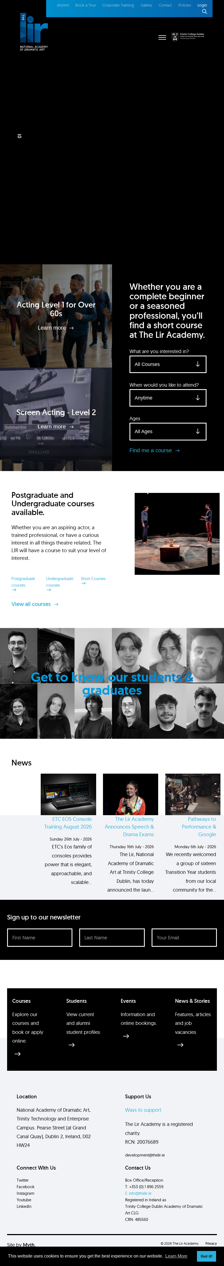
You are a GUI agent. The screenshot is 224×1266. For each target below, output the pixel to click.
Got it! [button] (207, 1256)
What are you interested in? (159, 351)
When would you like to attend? (164, 385)
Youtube (24, 1199)
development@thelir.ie (145, 1155)
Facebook (25, 1186)
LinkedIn (24, 1206)
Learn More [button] (176, 1256)
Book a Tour (85, 5)
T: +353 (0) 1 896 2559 (144, 1186)
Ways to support (143, 1110)
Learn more (52, 328)
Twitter (23, 1180)
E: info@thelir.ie (138, 1193)
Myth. (29, 1245)
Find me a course (151, 450)
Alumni (63, 5)
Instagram (25, 1193)
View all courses (31, 604)
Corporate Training (118, 5)
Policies (184, 5)
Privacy (211, 1243)
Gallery (146, 5)
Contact (165, 5)
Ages (134, 418)
